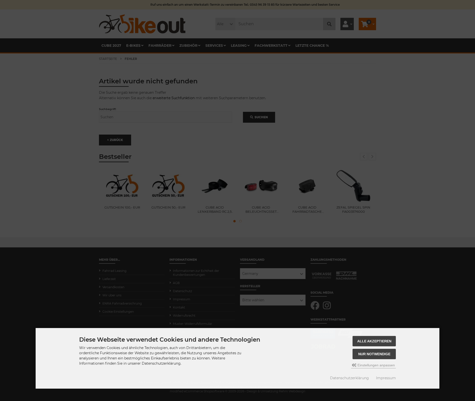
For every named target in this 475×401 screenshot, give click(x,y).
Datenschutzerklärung (349, 378)
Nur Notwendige (374, 354)
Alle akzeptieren (374, 341)
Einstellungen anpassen (375, 365)
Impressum (386, 378)
